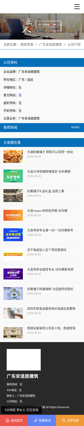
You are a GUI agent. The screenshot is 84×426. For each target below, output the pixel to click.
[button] (40, 31)
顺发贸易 (27, 44)
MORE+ (76, 127)
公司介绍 (74, 44)
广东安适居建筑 (50, 44)
